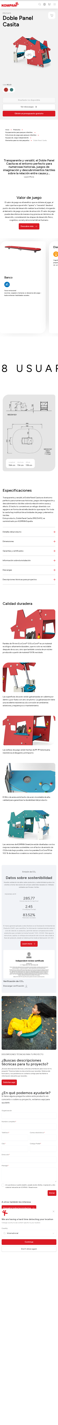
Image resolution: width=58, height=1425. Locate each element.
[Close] (53, 1211)
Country (5, 1228)
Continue (29, 1242)
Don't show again (29, 1249)
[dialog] (29, 712)
